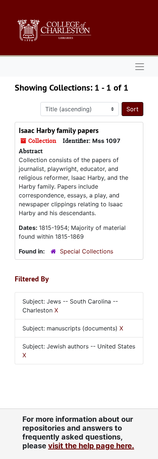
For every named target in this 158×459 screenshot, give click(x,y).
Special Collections (86, 251)
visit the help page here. (91, 445)
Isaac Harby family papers (58, 130)
